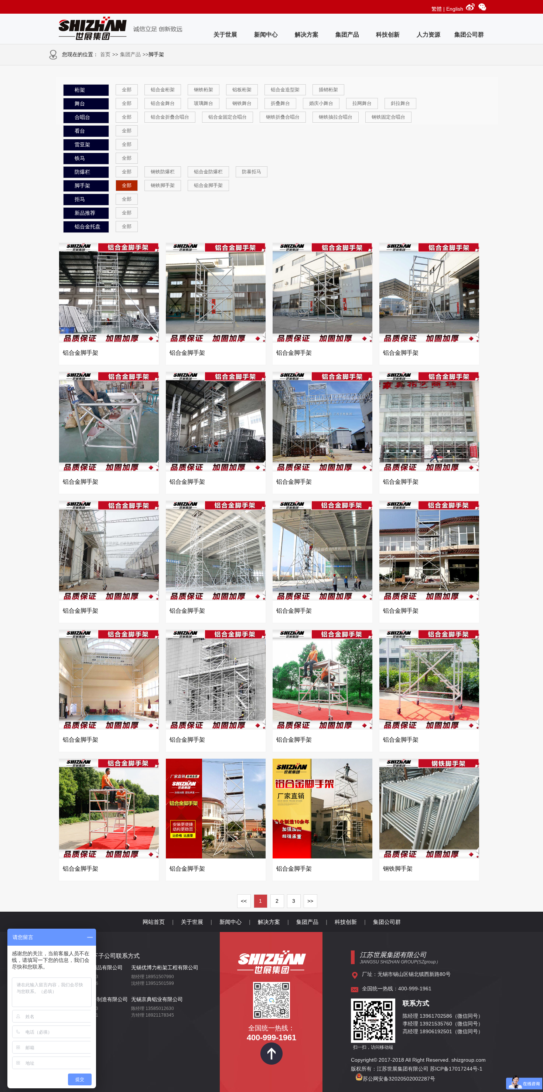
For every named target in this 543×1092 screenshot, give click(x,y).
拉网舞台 (362, 103)
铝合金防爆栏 (208, 171)
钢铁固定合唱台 (388, 117)
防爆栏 (82, 172)
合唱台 (82, 117)
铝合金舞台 (163, 103)
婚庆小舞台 (321, 103)
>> (310, 901)
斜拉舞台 (400, 103)
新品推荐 (85, 213)
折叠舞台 (280, 103)
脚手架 (82, 185)
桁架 (80, 90)
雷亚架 (82, 144)
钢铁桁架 (203, 89)
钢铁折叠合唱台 (283, 117)
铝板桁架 (242, 89)
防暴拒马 (251, 171)
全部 (127, 89)
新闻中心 (266, 34)
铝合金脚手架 (208, 185)
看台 (80, 131)
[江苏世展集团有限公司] (271, 971)
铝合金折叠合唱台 (170, 117)
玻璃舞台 (203, 103)
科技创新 (388, 34)
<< (244, 901)
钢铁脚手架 (163, 185)
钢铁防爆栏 (163, 171)
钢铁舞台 (242, 103)
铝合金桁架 (163, 89)
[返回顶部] (271, 1063)
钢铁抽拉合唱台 (335, 117)
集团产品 (347, 34)
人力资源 (428, 34)
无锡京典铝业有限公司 (157, 999)
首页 (105, 54)
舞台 (80, 103)
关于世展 (225, 34)
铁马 (80, 158)
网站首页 (154, 922)
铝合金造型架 (285, 89)
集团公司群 (469, 34)
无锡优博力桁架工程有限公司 (164, 967)
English (454, 9)
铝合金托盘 (87, 226)
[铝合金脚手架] (109, 341)
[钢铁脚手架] (429, 857)
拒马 (80, 199)
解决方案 (306, 34)
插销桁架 (328, 89)
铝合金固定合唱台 (227, 117)
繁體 (436, 9)
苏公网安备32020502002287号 (399, 1079)
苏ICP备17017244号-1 (457, 1069)
